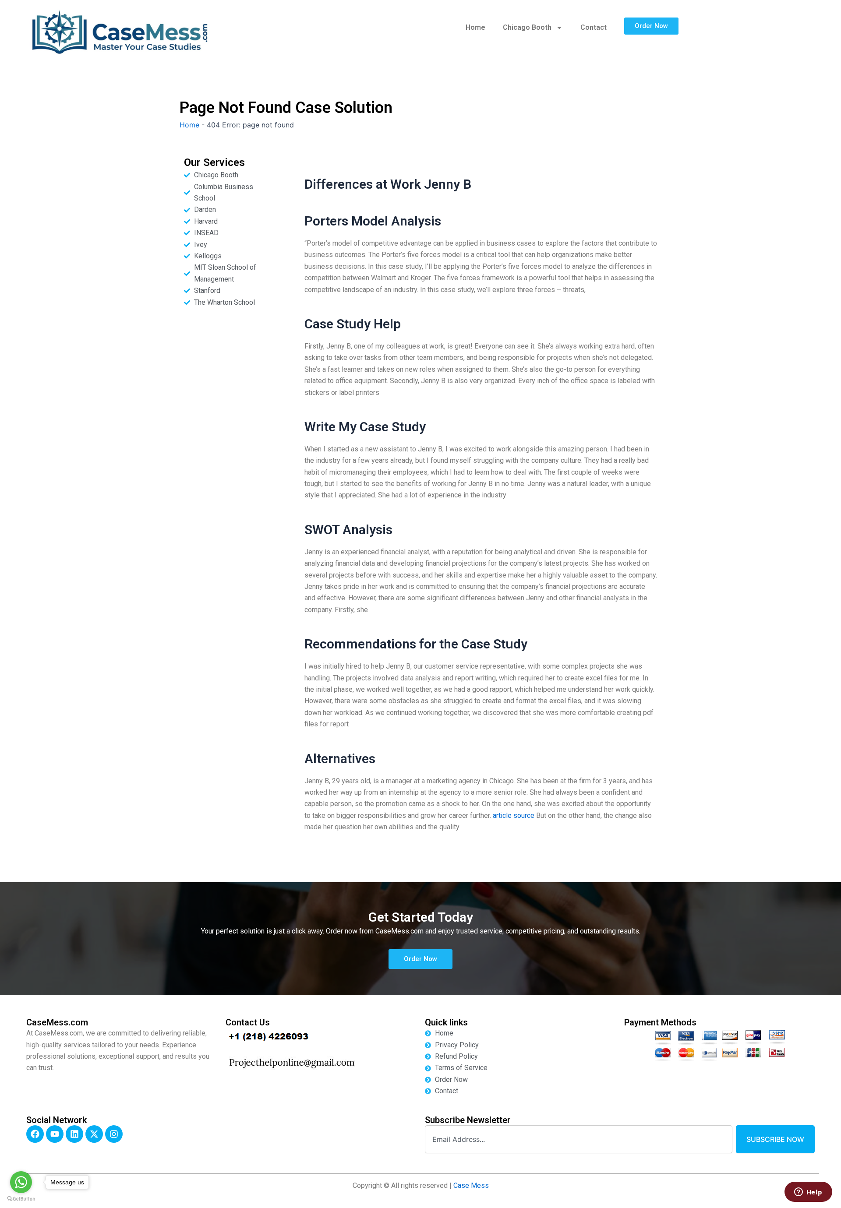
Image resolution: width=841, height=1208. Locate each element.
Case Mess (471, 1185)
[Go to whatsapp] (21, 1182)
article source (513, 815)
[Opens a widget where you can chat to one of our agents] (808, 1193)
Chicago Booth (527, 27)
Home (475, 27)
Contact (593, 27)
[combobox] (578, 1139)
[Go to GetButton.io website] (21, 1199)
